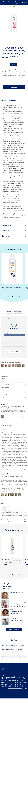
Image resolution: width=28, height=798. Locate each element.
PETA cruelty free (13, 645)
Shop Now (14, 87)
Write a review (14, 351)
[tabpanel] (14, 419)
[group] (2, 365)
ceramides (21, 645)
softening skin (22, 656)
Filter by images (4, 394)
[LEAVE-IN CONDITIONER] (5, 604)
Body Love (4, 645)
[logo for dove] (14, 7)
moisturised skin (5, 652)
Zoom (2, 14)
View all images (6, 374)
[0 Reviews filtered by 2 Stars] (14, 344)
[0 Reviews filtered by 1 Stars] (14, 347)
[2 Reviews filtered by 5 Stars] (14, 335)
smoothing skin (13, 656)
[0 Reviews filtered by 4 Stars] (14, 338)
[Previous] (8, 296)
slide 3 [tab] (15, 296)
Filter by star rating (5, 387)
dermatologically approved (8, 649)
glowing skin (19, 649)
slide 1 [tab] (12, 296)
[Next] (19, 296)
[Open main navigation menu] (26, 8)
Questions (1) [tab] (17, 311)
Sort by (2, 381)
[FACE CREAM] (5, 621)
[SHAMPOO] (5, 612)
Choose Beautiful (15, 592)
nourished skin (15, 652)
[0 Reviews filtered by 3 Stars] (14, 341)
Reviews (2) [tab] (9, 311)
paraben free (5, 656)
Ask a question (14, 355)
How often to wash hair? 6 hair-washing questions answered (18, 604)
